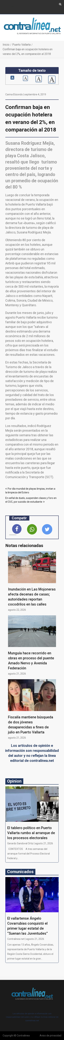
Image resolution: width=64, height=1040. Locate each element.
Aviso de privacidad (50, 1035)
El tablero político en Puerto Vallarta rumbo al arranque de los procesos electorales (31, 833)
